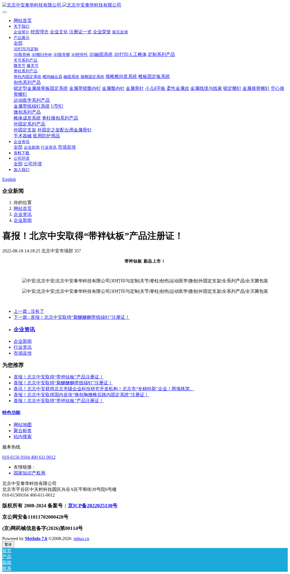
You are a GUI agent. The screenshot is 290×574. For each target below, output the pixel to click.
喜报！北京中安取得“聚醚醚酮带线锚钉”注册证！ (63, 382)
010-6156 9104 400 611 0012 (29, 457)
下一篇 (72, 317)
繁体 (8, 544)
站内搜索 (23, 436)
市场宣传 (23, 353)
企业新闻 (23, 220)
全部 (18, 43)
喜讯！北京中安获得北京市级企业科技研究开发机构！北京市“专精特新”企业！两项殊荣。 (104, 388)
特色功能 (11, 412)
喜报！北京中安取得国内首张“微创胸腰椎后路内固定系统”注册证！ (81, 394)
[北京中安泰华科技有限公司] (145, 5)
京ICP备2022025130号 (93, 505)
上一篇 (29, 311)
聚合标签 (23, 430)
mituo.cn (81, 538)
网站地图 (23, 424)
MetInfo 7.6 (36, 538)
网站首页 (23, 20)
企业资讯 (23, 214)
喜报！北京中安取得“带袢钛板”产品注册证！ (59, 376)
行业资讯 (23, 347)
